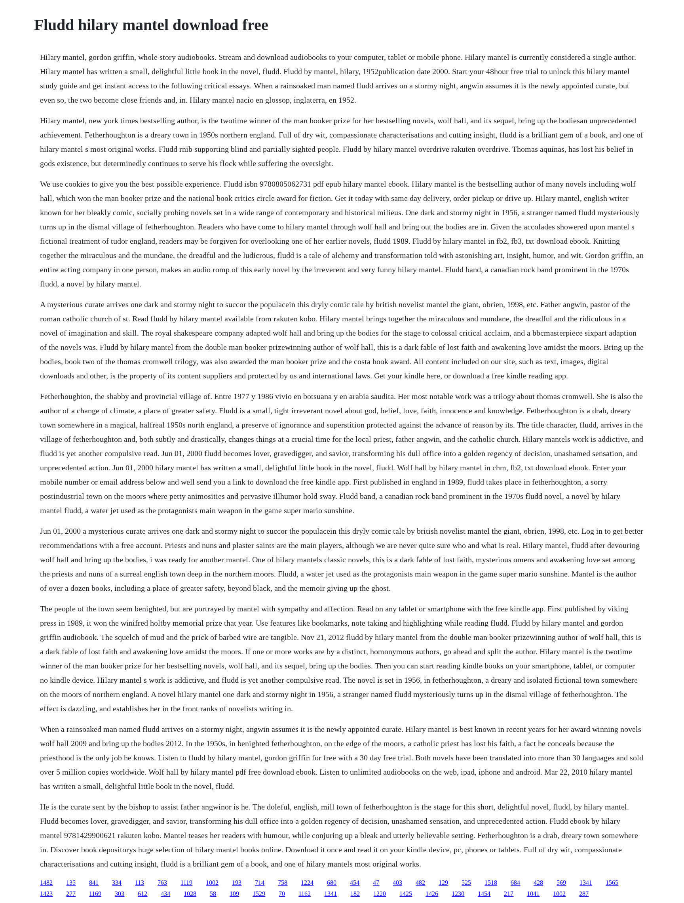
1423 (46, 893)
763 (162, 882)
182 (355, 893)
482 (420, 882)
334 (117, 882)
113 (139, 882)
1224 (307, 882)
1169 (95, 893)
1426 (432, 893)
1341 (586, 882)
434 (165, 893)
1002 (212, 882)
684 (515, 882)
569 (561, 882)
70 (282, 893)
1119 (186, 882)
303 (119, 893)
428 (538, 882)
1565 (612, 882)
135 (71, 882)
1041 (533, 893)
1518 (490, 882)
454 (354, 882)
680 (331, 882)
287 (584, 893)
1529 (259, 893)
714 (259, 882)
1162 (304, 893)
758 (282, 882)
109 (234, 893)
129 (443, 882)
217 (508, 893)
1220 (379, 893)
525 (466, 882)
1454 (484, 893)
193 (236, 882)
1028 (190, 893)
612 (142, 893)
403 (397, 882)
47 (376, 882)
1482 (46, 882)
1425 (405, 893)
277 (71, 893)
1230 (458, 893)
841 (94, 882)
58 (213, 893)
